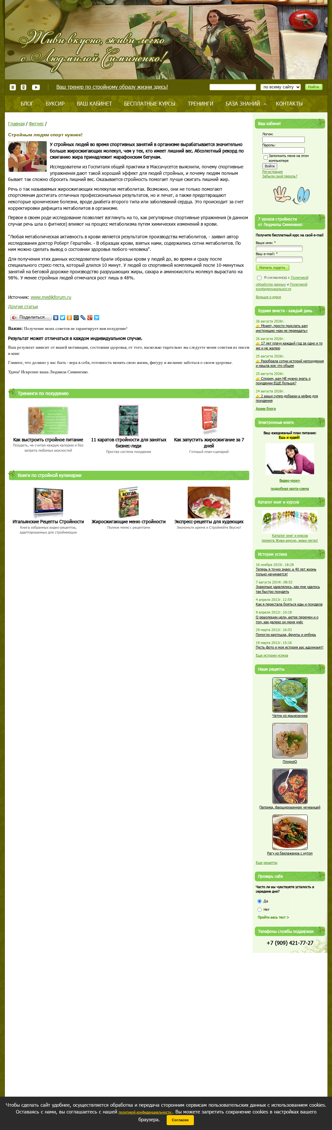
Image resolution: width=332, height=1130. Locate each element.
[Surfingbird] (96, 317)
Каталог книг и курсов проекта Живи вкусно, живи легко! (290, 537)
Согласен (180, 1120)
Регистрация (272, 171)
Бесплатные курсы (149, 103)
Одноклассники (24, 87)
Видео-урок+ (289, 480)
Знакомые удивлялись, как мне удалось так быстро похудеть (288, 588)
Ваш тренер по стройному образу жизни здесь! (112, 86)
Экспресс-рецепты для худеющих (208, 521)
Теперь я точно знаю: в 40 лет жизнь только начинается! (286, 571)
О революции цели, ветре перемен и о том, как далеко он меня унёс (287, 619)
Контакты (289, 103)
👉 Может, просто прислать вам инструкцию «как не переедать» (282, 328)
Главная (16, 123)
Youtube (36, 87)
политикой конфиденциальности (145, 1112)
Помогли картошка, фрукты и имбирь (286, 634)
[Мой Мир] (76, 317)
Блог (27, 103)
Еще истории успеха (272, 655)
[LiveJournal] (83, 317)
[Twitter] (62, 317)
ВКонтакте (13, 87)
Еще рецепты (267, 862)
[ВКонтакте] (56, 317)
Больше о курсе (268, 297)
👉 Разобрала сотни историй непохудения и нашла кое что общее (290, 363)
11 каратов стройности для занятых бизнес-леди (128, 442)
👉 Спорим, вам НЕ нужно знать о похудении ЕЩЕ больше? (283, 380)
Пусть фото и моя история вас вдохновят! (290, 647)
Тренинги (200, 103)
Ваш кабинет (94, 103)
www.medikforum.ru (51, 297)
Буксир (55, 103)
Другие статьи (23, 306)
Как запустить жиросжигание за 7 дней (209, 442)
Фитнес (36, 123)
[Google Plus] (90, 317)
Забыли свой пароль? (279, 176)
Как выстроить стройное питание (48, 439)
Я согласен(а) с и (282, 283)
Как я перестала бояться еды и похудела (289, 604)
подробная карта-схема (290, 488)
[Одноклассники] (69, 317)
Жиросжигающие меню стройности (129, 521)
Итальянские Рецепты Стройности (48, 521)
